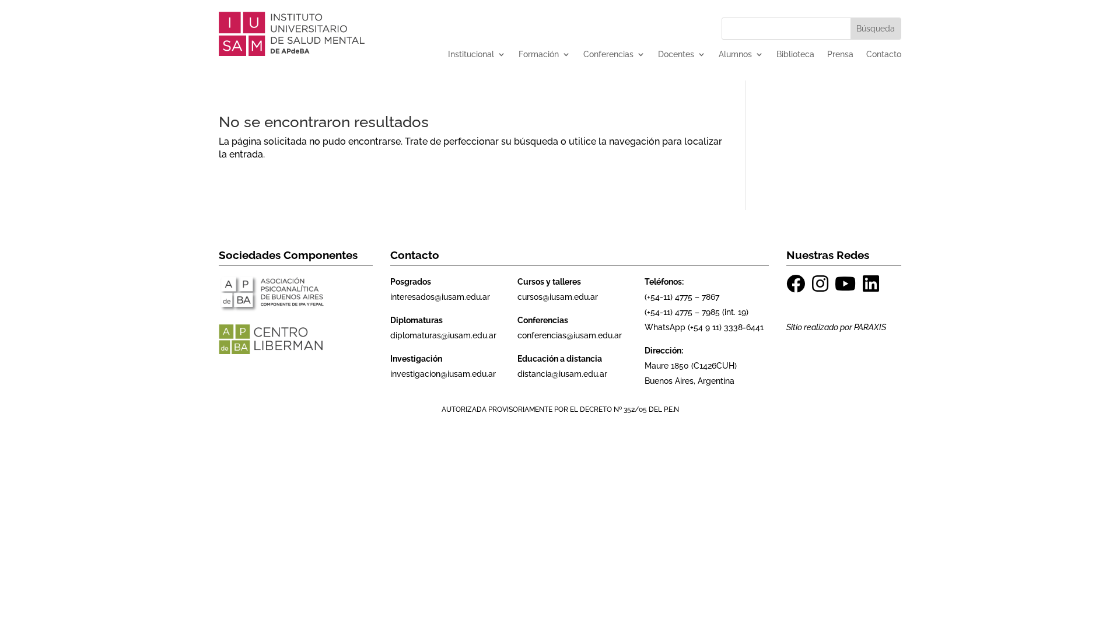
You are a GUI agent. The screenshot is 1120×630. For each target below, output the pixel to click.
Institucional (471, 54)
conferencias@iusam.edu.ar (569, 335)
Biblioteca (795, 54)
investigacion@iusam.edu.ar (443, 374)
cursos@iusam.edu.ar (557, 297)
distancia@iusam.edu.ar (562, 374)
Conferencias (608, 54)
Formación (539, 54)
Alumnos (735, 54)
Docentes (676, 54)
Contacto (883, 54)
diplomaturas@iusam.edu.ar (443, 335)
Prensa (840, 54)
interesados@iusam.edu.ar (440, 297)
